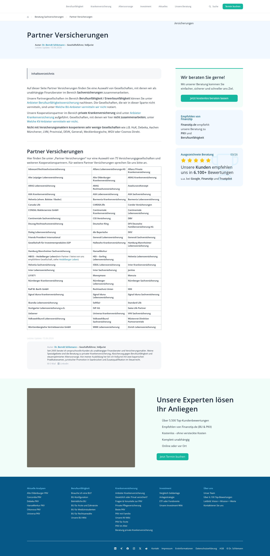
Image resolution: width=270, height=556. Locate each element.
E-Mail (53, 363)
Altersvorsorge (126, 6)
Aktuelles (163, 6)
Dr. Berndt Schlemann (53, 45)
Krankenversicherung (101, 6)
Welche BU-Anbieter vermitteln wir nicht (80, 107)
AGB (222, 548)
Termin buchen (232, 6)
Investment (145, 6)
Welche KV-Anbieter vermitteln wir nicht (52, 121)
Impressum (167, 548)
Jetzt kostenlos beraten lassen (209, 98)
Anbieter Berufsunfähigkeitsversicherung (53, 102)
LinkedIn (64, 363)
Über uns (208, 488)
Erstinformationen (184, 548)
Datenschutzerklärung (206, 548)
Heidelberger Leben (68, 259)
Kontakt (155, 548)
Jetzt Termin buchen (172, 456)
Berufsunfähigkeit (74, 6)
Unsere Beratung (183, 6)
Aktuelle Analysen (36, 488)
